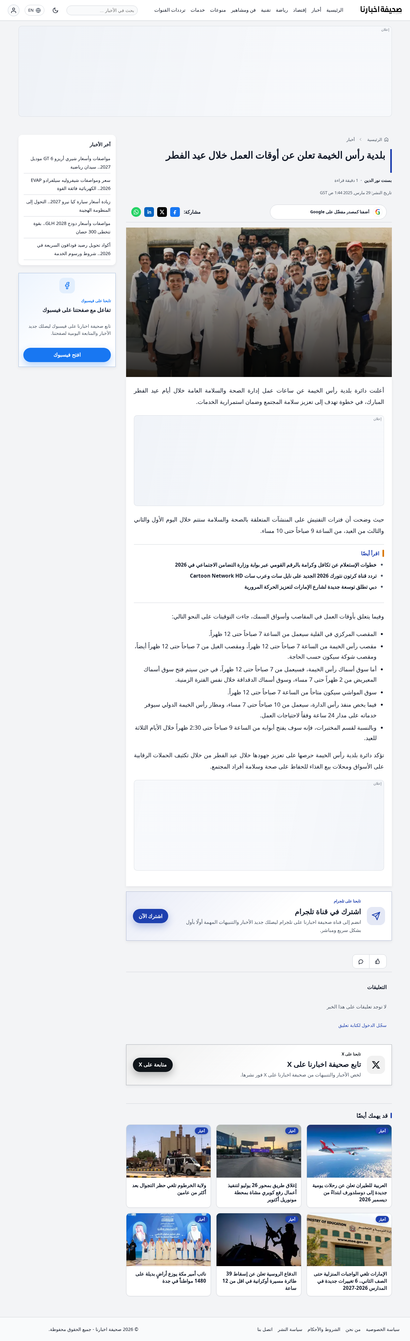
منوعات (218, 9)
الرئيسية (334, 9)
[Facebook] (175, 212)
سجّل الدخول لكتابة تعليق (362, 1025)
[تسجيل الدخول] (13, 10)
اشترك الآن (150, 916)
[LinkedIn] (149, 212)
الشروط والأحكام (324, 1329)
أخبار (316, 9)
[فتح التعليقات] (361, 961)
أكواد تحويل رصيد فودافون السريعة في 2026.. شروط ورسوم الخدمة (74, 249)
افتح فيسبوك (67, 354)
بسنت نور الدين (378, 180)
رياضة (282, 9)
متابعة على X (153, 1064)
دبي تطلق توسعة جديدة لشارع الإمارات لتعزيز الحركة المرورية (310, 586)
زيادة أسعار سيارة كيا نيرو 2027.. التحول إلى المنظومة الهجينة (68, 205)
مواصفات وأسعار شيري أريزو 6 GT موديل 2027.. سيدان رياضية (70, 162)
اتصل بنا (265, 1329)
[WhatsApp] (136, 212)
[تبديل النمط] (55, 10)
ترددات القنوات (169, 9)
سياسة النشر (290, 1329)
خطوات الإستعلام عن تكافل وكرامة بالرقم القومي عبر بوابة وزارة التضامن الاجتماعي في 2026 (276, 564)
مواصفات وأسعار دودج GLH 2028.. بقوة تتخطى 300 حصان (72, 227)
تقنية (266, 9)
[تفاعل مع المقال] (377, 961)
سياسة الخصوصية (383, 1329)
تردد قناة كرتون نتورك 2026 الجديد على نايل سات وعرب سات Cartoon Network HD (283, 575)
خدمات (198, 9)
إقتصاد (299, 9)
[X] (162, 212)
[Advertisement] (205, 71)
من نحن (353, 1329)
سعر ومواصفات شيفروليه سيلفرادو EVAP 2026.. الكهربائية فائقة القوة (71, 184)
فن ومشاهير (243, 9)
